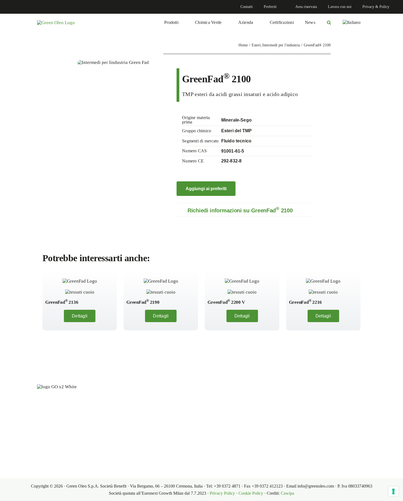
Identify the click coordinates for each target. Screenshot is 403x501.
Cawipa (287, 493)
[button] (245, 209)
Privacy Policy (222, 493)
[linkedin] (10, 7)
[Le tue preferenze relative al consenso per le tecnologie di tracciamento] (393, 491)
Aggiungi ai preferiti (206, 188)
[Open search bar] (329, 22)
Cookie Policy (251, 493)
